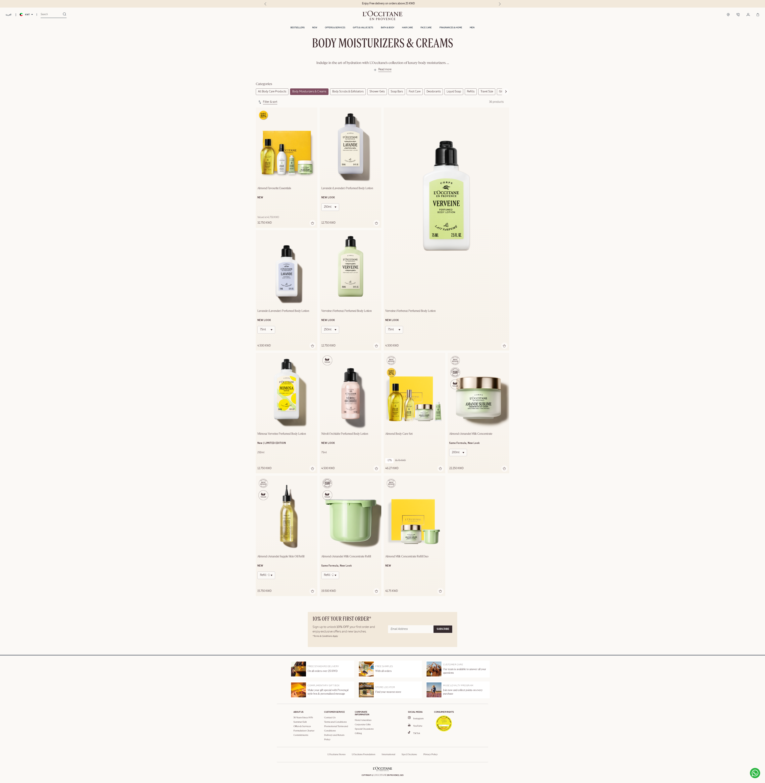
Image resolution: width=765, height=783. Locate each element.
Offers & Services (302, 726)
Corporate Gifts (363, 724)
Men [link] (472, 27)
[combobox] (52, 15)
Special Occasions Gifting (364, 731)
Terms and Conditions (335, 722)
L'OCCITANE (380, 775)
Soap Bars (397, 91)
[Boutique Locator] (728, 15)
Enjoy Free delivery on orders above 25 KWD (382, 3)
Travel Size (487, 91)
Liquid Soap (454, 91)
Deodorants (434, 91)
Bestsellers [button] (297, 27)
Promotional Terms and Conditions (336, 728)
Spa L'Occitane (409, 754)
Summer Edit (300, 722)
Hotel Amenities (363, 720)
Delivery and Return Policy (334, 737)
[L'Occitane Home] (382, 15)
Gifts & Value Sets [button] (363, 27)
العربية (8, 15)
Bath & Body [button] (387, 27)
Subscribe (443, 629)
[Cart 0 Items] (758, 15)
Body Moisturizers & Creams (309, 91)
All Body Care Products (272, 91)
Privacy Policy (430, 754)
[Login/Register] (748, 15)
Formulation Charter (303, 731)
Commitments (300, 735)
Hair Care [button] (407, 27)
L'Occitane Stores (336, 754)
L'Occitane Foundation (363, 754)
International (388, 754)
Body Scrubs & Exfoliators (348, 91)
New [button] (314, 27)
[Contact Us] (738, 15)
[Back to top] (700, 764)
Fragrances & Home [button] (450, 27)
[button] (382, 70)
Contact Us (329, 717)
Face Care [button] (426, 27)
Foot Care (415, 91)
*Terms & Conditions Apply (325, 636)
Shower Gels (377, 91)
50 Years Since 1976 (303, 717)
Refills (471, 91)
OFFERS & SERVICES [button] (335, 27)
